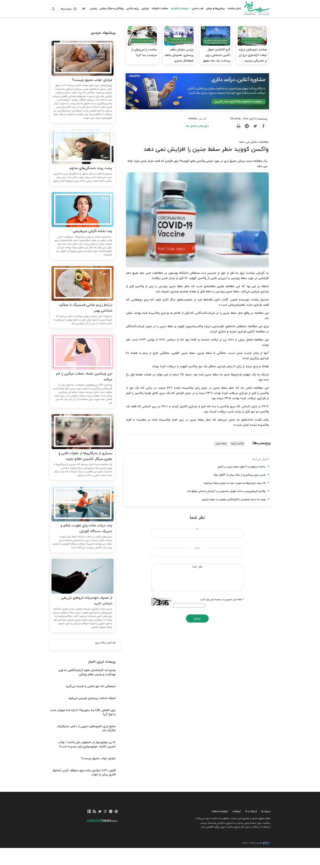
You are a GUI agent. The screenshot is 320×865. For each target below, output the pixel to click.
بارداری (145, 8)
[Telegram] (246, 126)
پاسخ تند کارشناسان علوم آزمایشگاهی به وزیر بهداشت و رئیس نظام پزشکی (87, 672)
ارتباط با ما (251, 811)
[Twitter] (255, 126)
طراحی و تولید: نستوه (252, 842)
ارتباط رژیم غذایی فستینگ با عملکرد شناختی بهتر (85, 308)
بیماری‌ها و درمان (215, 8)
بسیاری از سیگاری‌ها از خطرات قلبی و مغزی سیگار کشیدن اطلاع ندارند (85, 456)
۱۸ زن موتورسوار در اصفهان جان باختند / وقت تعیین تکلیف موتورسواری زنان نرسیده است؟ (87, 744)
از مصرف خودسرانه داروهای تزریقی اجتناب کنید (86, 601)
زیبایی (93, 8)
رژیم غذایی (132, 8)
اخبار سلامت (234, 8)
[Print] (238, 126)
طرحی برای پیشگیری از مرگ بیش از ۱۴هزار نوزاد (239, 475)
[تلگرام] (110, 811)
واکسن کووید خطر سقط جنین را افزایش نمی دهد (206, 149)
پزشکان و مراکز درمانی (112, 8)
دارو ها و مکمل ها (197, 126)
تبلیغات (236, 811)
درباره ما (266, 811)
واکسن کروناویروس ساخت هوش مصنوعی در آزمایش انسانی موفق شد (226, 491)
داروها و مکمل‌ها (180, 8)
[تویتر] (100, 811)
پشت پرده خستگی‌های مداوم (90, 168)
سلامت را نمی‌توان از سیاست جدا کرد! (144, 52)
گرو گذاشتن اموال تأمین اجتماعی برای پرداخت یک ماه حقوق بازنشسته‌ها (216, 58)
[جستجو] (53, 9)
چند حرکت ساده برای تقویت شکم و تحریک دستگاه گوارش (86, 528)
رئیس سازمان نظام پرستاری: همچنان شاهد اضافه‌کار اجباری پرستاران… (179, 58)
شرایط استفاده (220, 811)
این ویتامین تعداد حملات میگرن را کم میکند (84, 376)
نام (197, 528)
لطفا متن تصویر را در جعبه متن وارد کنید (222, 599)
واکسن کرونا (237, 443)
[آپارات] (116, 811)
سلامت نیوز (253, 8)
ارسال (197, 618)
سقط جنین (221, 443)
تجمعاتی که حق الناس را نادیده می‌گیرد (91, 686)
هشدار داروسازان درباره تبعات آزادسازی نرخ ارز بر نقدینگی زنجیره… (253, 55)
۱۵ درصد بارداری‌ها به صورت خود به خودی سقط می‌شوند (234, 483)
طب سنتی (197, 8)
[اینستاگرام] (105, 811)
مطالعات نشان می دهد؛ (254, 142)
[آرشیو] (89, 811)
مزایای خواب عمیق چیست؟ (92, 80)
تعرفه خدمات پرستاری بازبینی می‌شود (92, 698)
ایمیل (197, 548)
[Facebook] (263, 126)
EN (83, 9)
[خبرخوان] (94, 811)
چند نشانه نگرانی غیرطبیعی (92, 231)
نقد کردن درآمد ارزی (105, 642)
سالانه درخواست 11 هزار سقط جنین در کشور (241, 467)
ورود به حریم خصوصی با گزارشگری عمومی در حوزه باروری (234, 499)
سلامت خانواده (160, 8)
